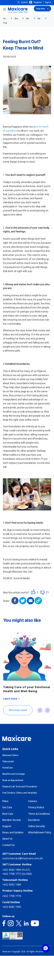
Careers (32, 801)
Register (38, 2)
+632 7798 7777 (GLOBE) (17, 873)
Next (47, 710)
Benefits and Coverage (13, 774)
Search (24, 2)
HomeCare (7, 767)
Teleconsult (8, 761)
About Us (7, 838)
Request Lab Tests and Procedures (19, 786)
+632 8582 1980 (11, 884)
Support (6, 826)
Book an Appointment (12, 780)
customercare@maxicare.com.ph (22, 858)
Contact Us (8, 845)
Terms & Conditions (39, 813)
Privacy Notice (36, 807)
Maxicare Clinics (10, 755)
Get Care (7, 807)
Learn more (12, 698)
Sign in (48, 2)
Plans (5, 801)
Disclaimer (34, 819)
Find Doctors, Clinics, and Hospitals (19, 792)
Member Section (11, 819)
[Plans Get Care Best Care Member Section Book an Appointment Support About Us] (27, 9)
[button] (46, 948)
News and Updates (12, 832)
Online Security (36, 826)
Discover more (18, 710)
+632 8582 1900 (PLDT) (16, 869)
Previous (40, 710)
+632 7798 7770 (11, 896)
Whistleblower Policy (39, 832)
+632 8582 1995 (11, 907)
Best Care (7, 813)
